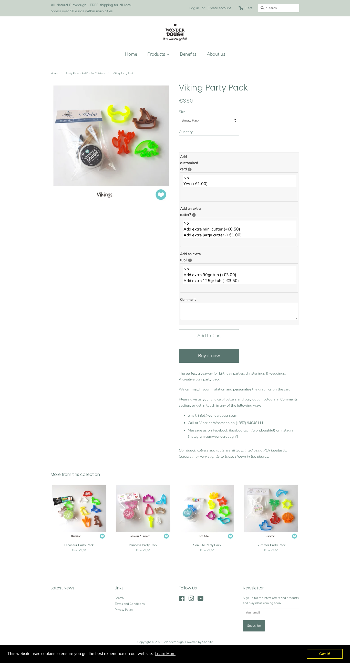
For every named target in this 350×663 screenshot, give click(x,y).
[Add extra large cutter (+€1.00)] (239, 235)
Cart (248, 8)
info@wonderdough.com (217, 415)
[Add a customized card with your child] (190, 169)
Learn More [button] (165, 653)
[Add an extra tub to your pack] (190, 260)
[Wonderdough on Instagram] (191, 600)
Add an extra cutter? (194, 211)
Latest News (62, 588)
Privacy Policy (124, 610)
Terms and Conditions (130, 604)
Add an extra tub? (194, 257)
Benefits (188, 54)
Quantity (186, 131)
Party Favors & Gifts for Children (85, 73)
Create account (219, 8)
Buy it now (209, 356)
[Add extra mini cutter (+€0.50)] (239, 229)
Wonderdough (174, 642)
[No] (239, 178)
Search (119, 598)
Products (157, 54)
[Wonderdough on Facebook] (182, 600)
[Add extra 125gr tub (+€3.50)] (239, 281)
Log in (194, 8)
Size (182, 111)
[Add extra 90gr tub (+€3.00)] (239, 275)
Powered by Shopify (199, 642)
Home (131, 54)
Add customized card (194, 163)
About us (216, 54)
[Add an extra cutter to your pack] (194, 215)
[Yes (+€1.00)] (239, 184)
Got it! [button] (324, 654)
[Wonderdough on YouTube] (200, 600)
